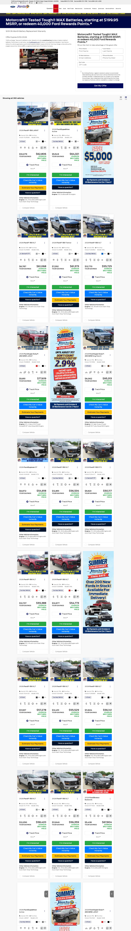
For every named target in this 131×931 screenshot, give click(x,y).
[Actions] (44, 130)
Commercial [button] (87, 8)
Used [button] (64, 8)
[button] (46, 113)
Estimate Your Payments (32, 188)
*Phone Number (108, 55)
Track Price (34, 165)
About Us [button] (118, 8)
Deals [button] (56, 8)
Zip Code (82, 62)
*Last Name (106, 48)
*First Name (83, 48)
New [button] (60, 8)
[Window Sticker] (45, 147)
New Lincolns (78, 8)
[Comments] (41, 147)
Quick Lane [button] (101, 8)
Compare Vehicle (28, 208)
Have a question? (32, 193)
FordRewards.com (34, 42)
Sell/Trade (70, 8)
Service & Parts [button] (110, 8)
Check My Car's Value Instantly (32, 181)
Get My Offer (100, 86)
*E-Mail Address (84, 55)
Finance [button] (94, 8)
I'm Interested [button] (33, 175)
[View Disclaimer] (36, 148)
